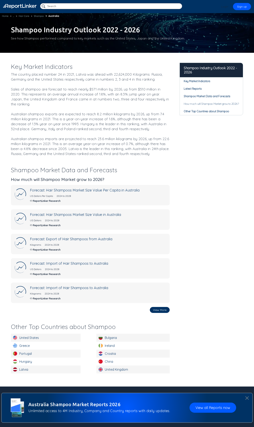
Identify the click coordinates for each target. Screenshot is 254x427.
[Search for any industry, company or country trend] (44, 6)
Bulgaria (111, 338)
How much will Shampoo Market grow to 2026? (211, 104)
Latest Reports (193, 88)
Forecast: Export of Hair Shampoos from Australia (71, 239)
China (109, 362)
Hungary (25, 362)
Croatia (110, 354)
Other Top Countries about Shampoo (206, 111)
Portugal (25, 354)
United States (29, 338)
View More (159, 310)
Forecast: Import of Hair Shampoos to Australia (69, 263)
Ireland (110, 346)
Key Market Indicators (197, 81)
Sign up (242, 6)
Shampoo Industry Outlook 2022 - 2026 (210, 70)
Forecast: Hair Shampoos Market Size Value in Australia (75, 214)
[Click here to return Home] (20, 6)
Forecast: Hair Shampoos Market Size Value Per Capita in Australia (85, 190)
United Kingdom (116, 369)
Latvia (23, 369)
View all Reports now (212, 408)
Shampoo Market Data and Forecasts (207, 96)
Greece (24, 346)
